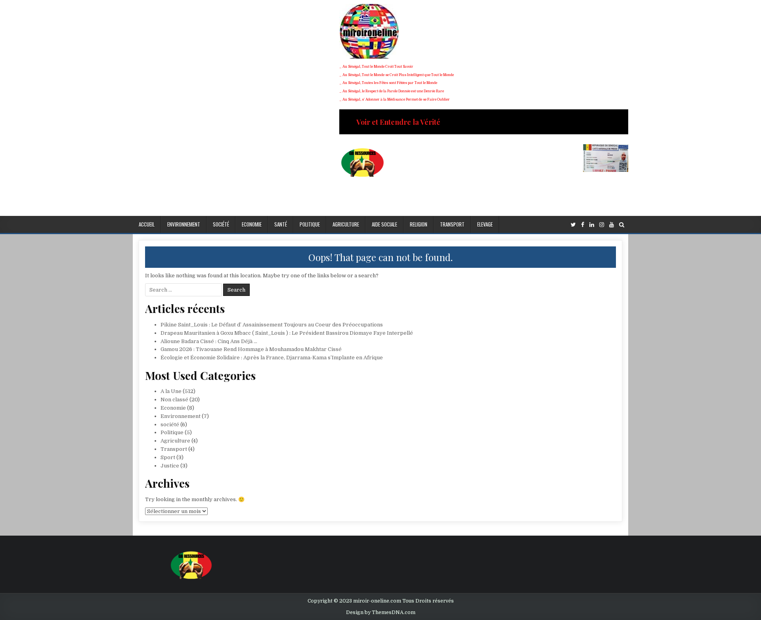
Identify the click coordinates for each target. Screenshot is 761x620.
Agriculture (346, 224)
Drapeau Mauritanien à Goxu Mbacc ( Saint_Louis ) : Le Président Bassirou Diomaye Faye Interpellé (287, 333)
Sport (168, 457)
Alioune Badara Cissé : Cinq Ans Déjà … (209, 341)
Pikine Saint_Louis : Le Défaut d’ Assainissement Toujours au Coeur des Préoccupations (272, 325)
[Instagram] (601, 225)
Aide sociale (384, 224)
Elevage (485, 224)
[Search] (621, 225)
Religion (418, 224)
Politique (310, 224)
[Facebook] (582, 225)
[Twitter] (573, 225)
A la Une (171, 391)
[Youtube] (611, 225)
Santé (280, 224)
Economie (252, 224)
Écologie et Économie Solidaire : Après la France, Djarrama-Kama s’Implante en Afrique (272, 358)
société (221, 224)
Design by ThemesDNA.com (380, 612)
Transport (452, 224)
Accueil (147, 224)
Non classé (174, 400)
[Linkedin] (591, 225)
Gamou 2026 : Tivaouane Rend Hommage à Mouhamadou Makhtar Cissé (251, 349)
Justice (170, 466)
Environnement (183, 224)
